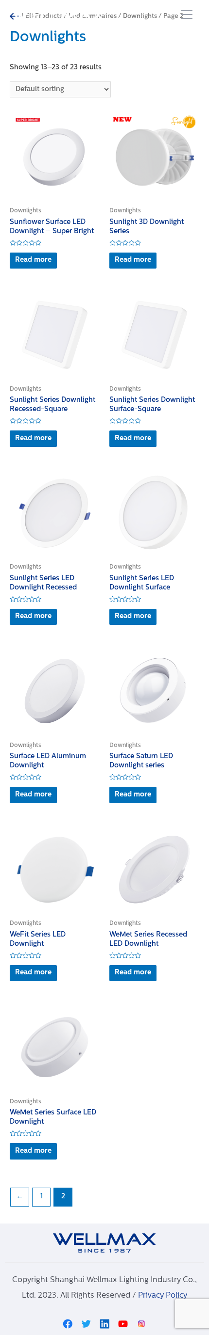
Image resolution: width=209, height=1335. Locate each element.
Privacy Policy (162, 1296)
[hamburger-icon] (186, 16)
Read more (33, 260)
